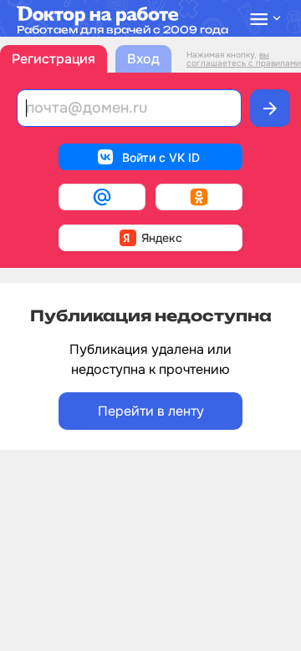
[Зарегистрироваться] (270, 108)
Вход (143, 59)
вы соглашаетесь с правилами (243, 58)
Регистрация (53, 59)
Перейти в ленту (151, 411)
